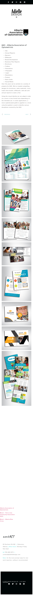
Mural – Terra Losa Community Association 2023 (7, 514)
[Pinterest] (20, 2)
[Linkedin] (24, 2)
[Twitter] (12, 2)
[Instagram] (16, 2)
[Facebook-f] (8, 2)
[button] (16, 17)
